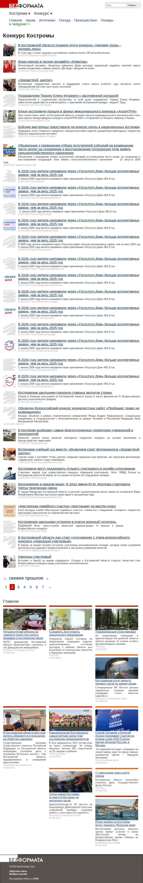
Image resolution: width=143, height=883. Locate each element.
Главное (15, 20)
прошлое (34, 578)
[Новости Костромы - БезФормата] (22, 4)
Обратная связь (18, 871)
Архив (30, 20)
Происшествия (85, 20)
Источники (47, 20)
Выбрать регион (18, 874)
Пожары (107, 20)
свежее (16, 578)
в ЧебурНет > (19, 24)
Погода (64, 20)
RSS (36, 878)
